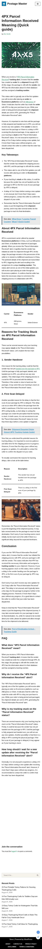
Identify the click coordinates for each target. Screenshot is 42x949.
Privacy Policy (31, 944)
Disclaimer (12, 947)
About (7, 944)
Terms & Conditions (26, 947)
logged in (14, 851)
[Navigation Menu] (37, 4)
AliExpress (29, 102)
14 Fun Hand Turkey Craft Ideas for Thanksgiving (20, 924)
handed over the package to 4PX (28, 369)
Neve (12, 939)
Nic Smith (7, 34)
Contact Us (17, 944)
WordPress (28, 939)
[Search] (37, 875)
